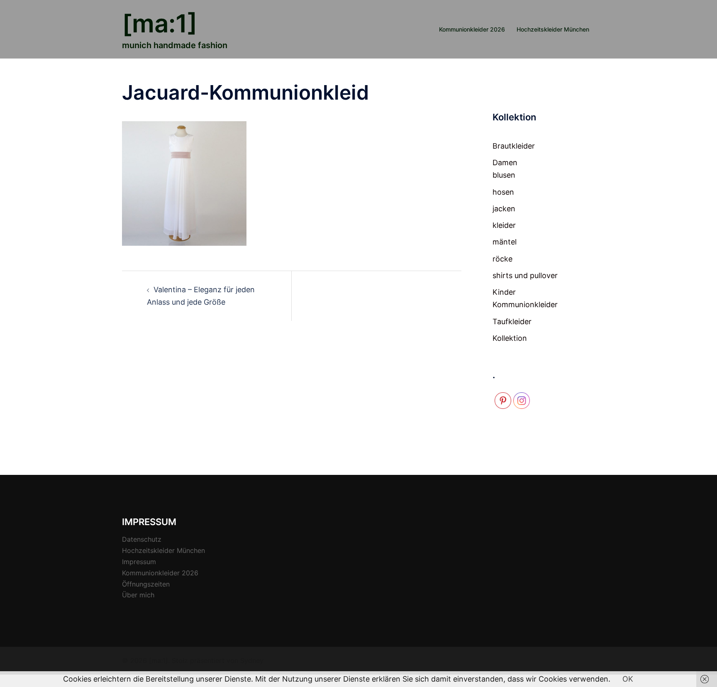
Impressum (139, 561)
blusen (504, 175)
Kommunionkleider (525, 304)
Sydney (251, 660)
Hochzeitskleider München (553, 29)
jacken (504, 208)
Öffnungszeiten (146, 584)
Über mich (138, 595)
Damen (505, 162)
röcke (502, 258)
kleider (504, 225)
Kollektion (510, 338)
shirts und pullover (525, 275)
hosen (503, 192)
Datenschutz (141, 539)
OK (627, 679)
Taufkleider (512, 321)
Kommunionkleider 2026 (472, 29)
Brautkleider (514, 146)
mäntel (505, 241)
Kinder (504, 292)
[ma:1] (160, 23)
